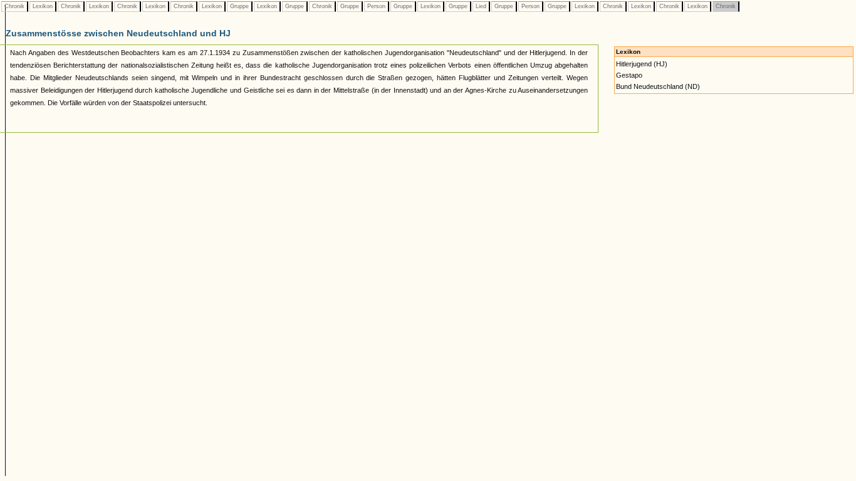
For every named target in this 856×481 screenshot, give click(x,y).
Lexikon (43, 6)
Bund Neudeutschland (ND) (658, 86)
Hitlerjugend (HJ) (641, 64)
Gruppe (239, 6)
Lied (481, 6)
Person (376, 6)
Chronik (14, 6)
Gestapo (629, 75)
